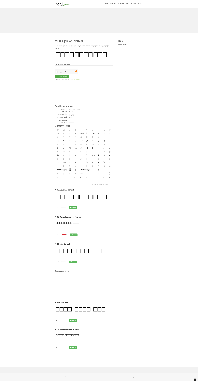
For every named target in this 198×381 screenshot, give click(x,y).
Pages (142, 376)
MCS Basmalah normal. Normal (68, 217)
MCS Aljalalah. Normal (64, 190)
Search (140, 3)
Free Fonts (135, 377)
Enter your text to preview (62, 64)
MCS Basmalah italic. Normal (67, 330)
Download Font (63, 76)
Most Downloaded (123, 3)
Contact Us (141, 377)
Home (106, 3)
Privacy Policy (127, 376)
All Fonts (112, 3)
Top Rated (133, 3)
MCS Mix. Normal (62, 244)
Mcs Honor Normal (63, 302)
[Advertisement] (99, 20)
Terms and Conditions (76, 79)
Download (73, 207)
